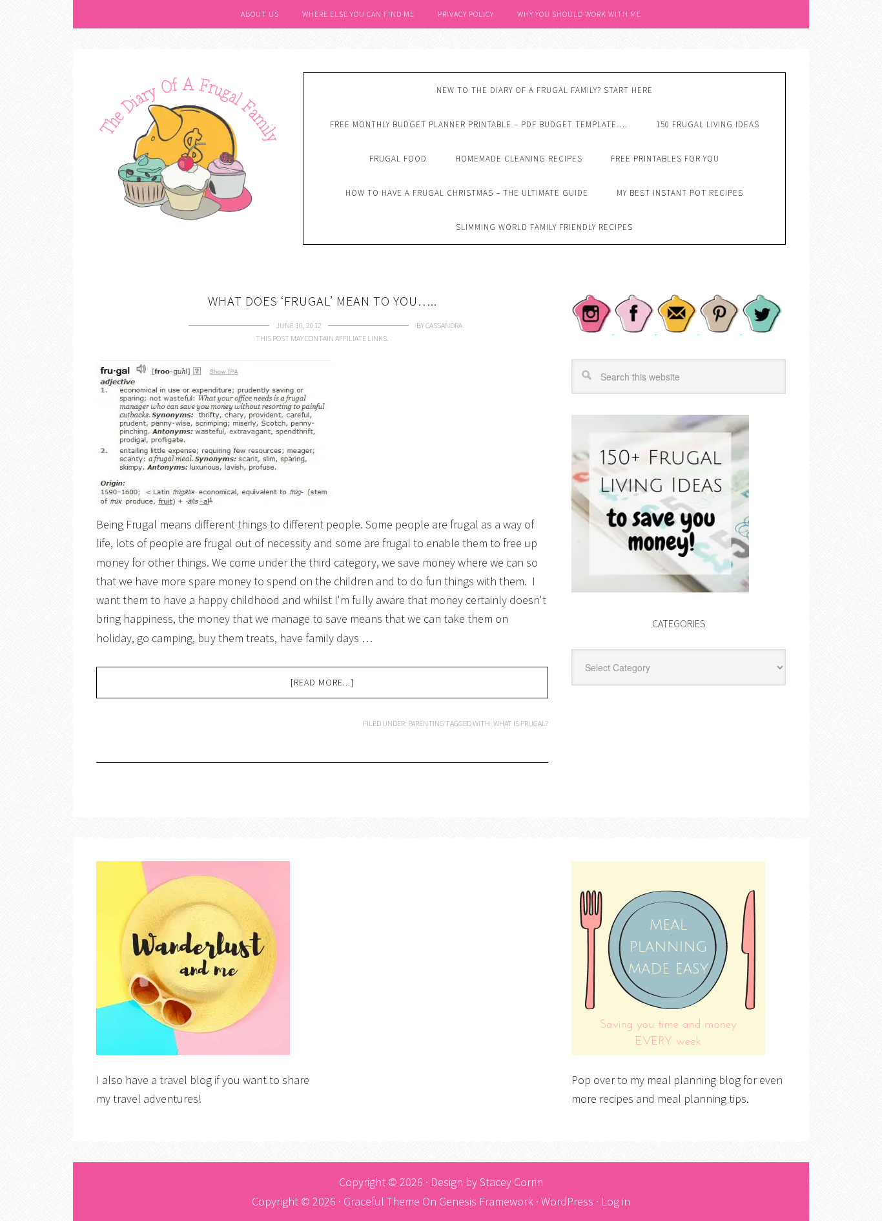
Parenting (426, 723)
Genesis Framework (486, 1201)
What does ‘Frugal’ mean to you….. (322, 301)
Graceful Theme (382, 1201)
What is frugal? (520, 723)
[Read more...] (322, 682)
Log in (615, 1201)
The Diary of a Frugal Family (189, 146)
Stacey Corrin (511, 1181)
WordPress (567, 1201)
